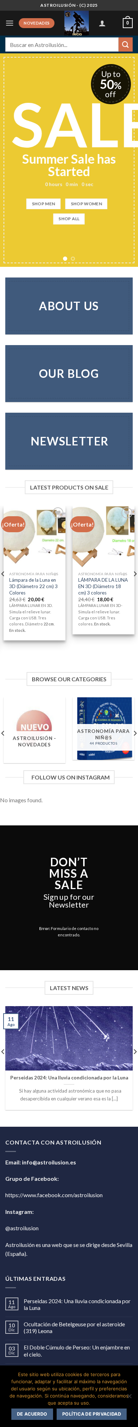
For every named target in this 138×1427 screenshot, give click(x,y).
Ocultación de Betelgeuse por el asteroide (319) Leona (74, 1327)
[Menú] (9, 23)
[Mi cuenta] (102, 23)
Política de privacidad (91, 1414)
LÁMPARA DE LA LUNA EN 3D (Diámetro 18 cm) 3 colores (103, 586)
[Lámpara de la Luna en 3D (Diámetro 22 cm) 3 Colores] (34, 537)
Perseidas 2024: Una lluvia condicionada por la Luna (69, 1077)
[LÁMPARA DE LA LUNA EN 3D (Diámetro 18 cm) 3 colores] (103, 537)
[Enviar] (126, 44)
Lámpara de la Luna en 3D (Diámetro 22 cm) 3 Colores (33, 586)
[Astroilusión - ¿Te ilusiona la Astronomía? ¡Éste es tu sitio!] (76, 23)
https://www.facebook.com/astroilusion (54, 1194)
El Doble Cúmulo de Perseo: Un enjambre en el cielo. (77, 1350)
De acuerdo (32, 1414)
